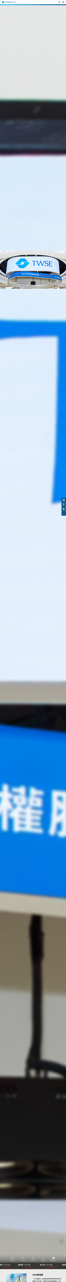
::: (0, 1)
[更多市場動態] (64, 513)
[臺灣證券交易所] (12, 2)
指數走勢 (64, 500)
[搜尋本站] (59, 2)
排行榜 (64, 504)
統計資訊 (64, 509)
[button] (63, 2)
